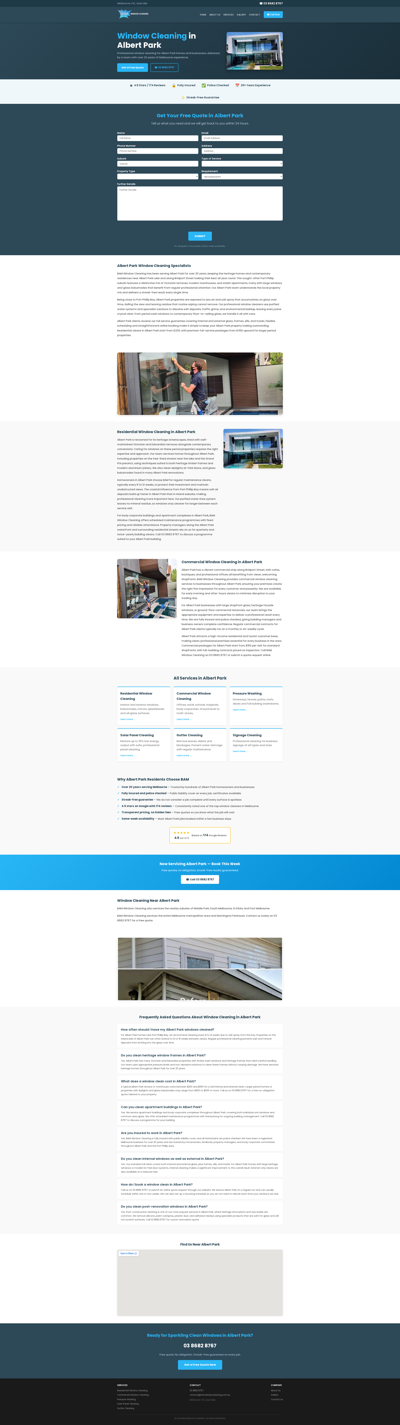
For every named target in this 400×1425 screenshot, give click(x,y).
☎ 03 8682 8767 (271, 3)
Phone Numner (127, 145)
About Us (214, 14)
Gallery (241, 14)
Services (228, 14)
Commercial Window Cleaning (133, 1394)
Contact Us (277, 1399)
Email (206, 133)
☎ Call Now (273, 14)
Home (203, 14)
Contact (254, 14)
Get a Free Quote (133, 67)
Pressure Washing (126, 1399)
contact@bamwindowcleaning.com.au (210, 1394)
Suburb (122, 158)
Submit (200, 236)
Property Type (126, 171)
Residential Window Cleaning (132, 1390)
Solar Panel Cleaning (128, 1403)
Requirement (210, 171)
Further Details (126, 184)
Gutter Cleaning (125, 1408)
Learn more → (127, 719)
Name (121, 133)
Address (208, 145)
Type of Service (212, 158)
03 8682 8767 (200, 1345)
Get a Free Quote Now (200, 1365)
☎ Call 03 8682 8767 (200, 879)
